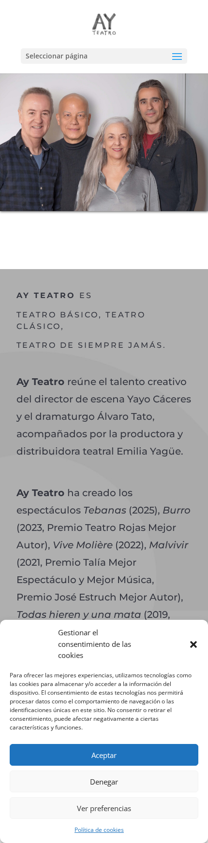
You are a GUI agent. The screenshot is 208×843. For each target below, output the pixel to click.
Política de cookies (99, 830)
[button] (193, 644)
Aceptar (104, 755)
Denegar (104, 781)
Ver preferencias (104, 808)
